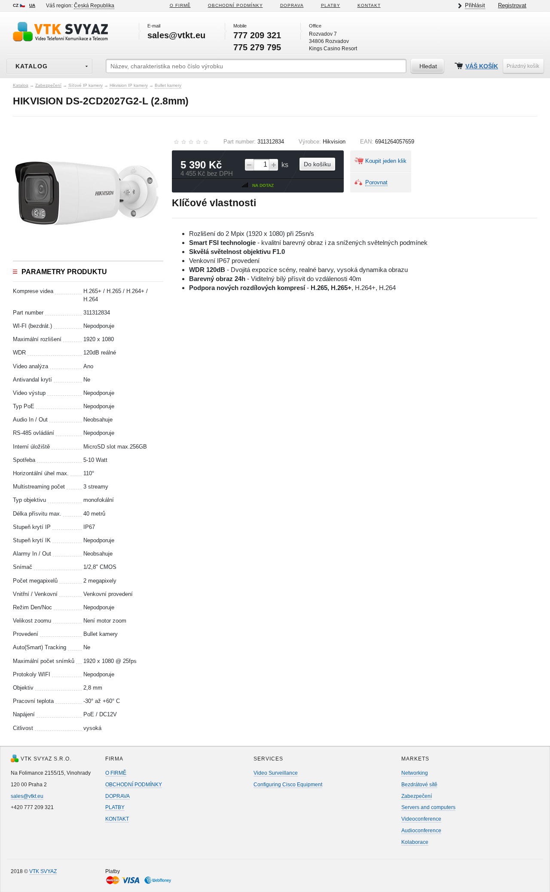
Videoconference (421, 819)
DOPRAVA (292, 5)
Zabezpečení (48, 85)
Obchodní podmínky (235, 5)
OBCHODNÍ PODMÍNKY (133, 785)
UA (32, 5)
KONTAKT (369, 5)
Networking (414, 773)
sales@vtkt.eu (27, 796)
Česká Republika (94, 6)
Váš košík (481, 66)
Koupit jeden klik (385, 161)
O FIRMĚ (180, 5)
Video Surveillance (276, 773)
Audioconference (421, 831)
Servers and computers (428, 807)
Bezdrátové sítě (419, 785)
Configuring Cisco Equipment (288, 785)
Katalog (20, 85)
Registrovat (512, 5)
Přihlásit (475, 5)
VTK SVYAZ (43, 871)
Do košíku (317, 164)
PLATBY (330, 5)
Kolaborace (414, 842)
